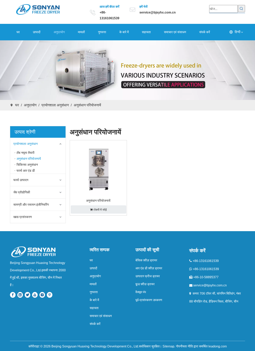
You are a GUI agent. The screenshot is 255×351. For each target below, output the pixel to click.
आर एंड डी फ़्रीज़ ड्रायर (148, 268)
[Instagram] (42, 295)
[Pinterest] (49, 295)
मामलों (93, 284)
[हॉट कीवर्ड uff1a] (241, 8)
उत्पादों (93, 268)
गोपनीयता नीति (184, 346)
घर (91, 260)
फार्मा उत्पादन (20, 180)
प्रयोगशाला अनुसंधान (25, 143)
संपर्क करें (95, 324)
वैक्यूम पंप (140, 292)
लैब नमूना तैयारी (25, 152)
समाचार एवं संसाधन (101, 316)
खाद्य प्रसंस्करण (22, 217)
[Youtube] (35, 295)
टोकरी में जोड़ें (100, 209)
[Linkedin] (20, 295)
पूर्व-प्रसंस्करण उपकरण (148, 300)
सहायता (94, 308)
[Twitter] (27, 295)
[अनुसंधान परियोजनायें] (98, 168)
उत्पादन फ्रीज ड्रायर (147, 276)
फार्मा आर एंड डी (26, 170)
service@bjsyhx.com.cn (157, 12)
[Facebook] (13, 295)
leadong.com (217, 346)
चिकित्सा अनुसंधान (27, 164)
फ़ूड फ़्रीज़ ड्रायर (145, 284)
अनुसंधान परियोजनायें (29, 158)
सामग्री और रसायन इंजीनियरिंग (31, 204)
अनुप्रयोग (95, 276)
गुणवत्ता (94, 292)
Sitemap (168, 346)
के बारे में (94, 300)
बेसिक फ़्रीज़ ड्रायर (146, 260)
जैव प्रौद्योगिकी (21, 192)
